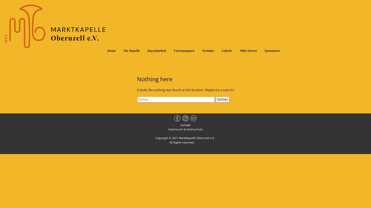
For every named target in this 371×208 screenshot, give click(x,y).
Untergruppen (184, 51)
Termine (208, 51)
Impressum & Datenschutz (185, 129)
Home (111, 51)
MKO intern (248, 51)
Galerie (227, 51)
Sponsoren (272, 51)
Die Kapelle (132, 51)
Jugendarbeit (157, 51)
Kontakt (186, 125)
